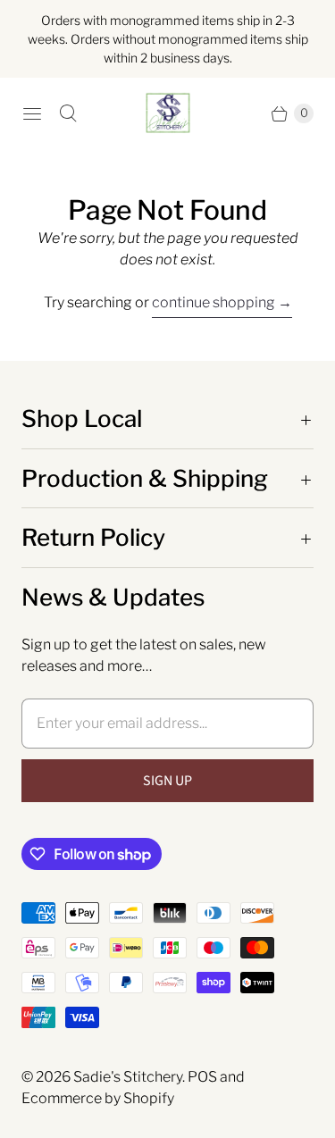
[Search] (68, 113)
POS (202, 1076)
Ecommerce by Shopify (97, 1098)
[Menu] (32, 113)
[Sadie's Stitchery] (168, 113)
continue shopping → (222, 302)
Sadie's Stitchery (127, 1076)
